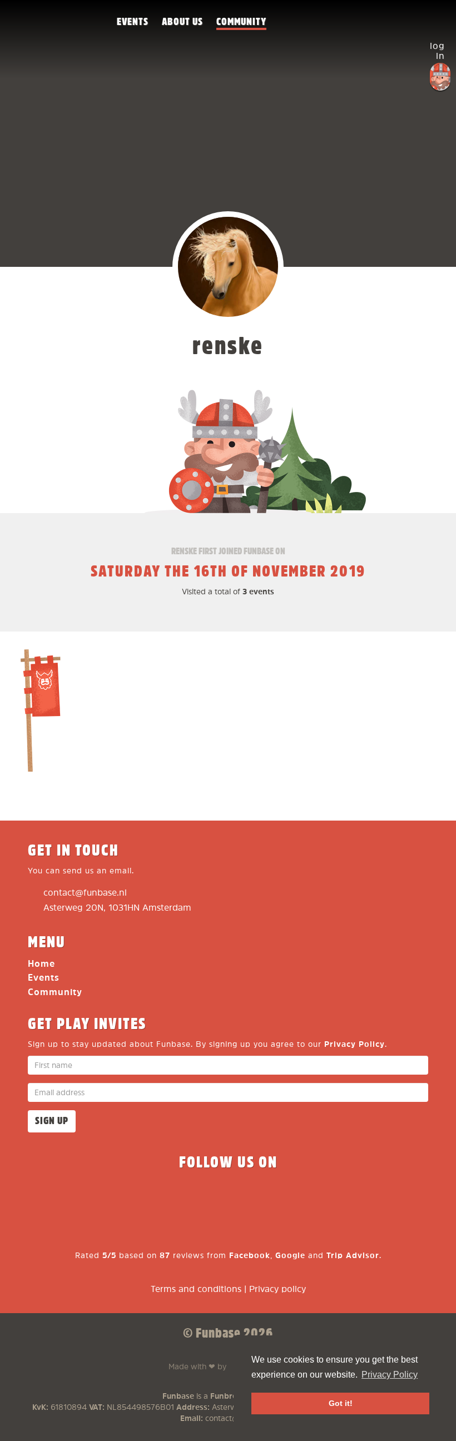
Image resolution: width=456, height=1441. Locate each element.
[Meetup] (268, 1196)
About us (182, 22)
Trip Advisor (352, 1255)
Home (41, 964)
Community (241, 22)
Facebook (249, 1255)
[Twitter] (188, 1196)
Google (290, 1255)
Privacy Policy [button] (389, 1374)
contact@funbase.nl (85, 893)
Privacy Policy (354, 1044)
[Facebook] (148, 1196)
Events (132, 22)
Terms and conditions (196, 1289)
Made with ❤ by (217, 1366)
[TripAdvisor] (308, 1196)
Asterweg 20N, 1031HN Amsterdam (117, 908)
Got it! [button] (341, 1403)
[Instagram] (228, 1196)
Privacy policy (277, 1289)
